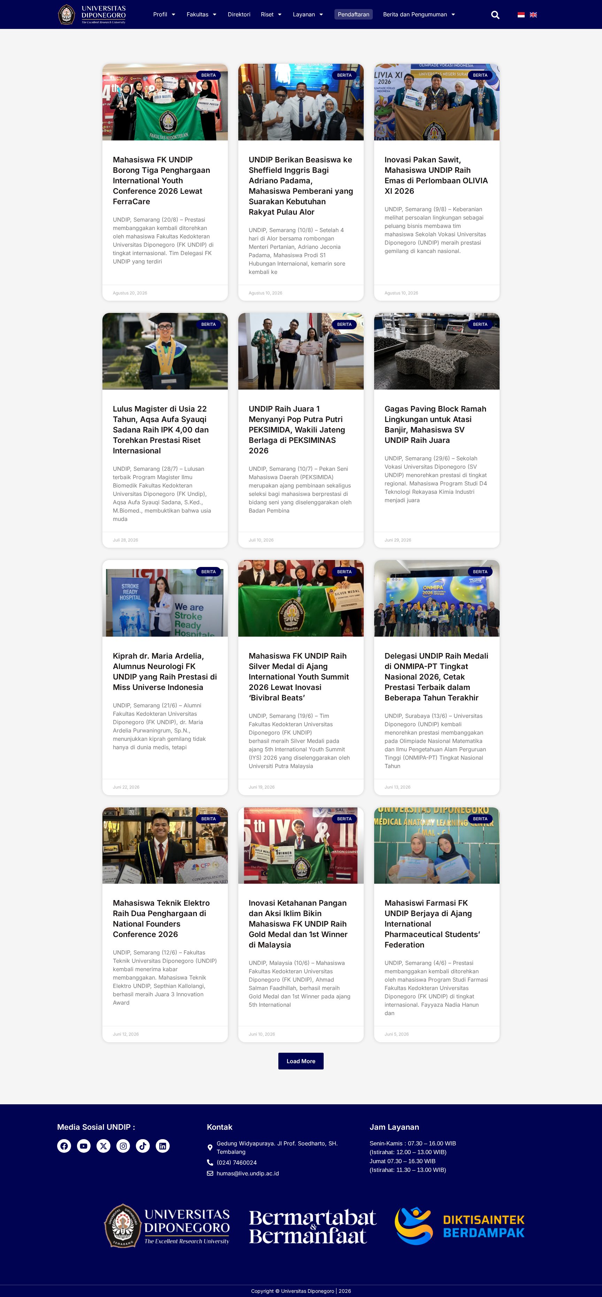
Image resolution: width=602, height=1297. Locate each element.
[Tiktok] (143, 1146)
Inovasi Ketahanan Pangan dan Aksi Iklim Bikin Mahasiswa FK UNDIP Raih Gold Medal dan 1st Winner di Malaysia (298, 923)
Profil (160, 14)
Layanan (304, 14)
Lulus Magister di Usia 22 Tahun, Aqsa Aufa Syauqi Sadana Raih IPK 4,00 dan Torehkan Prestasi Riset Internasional (161, 429)
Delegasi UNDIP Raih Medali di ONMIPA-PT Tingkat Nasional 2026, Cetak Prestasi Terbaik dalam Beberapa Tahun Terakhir (436, 676)
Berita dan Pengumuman (415, 14)
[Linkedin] (163, 1146)
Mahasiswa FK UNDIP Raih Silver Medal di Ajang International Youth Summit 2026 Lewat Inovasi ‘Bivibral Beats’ (299, 676)
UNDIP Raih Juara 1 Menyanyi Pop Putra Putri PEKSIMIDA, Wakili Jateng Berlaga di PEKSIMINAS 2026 (297, 429)
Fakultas (197, 14)
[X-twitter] (103, 1146)
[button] (301, 1061)
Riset (267, 14)
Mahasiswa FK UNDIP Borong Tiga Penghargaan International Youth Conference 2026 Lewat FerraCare (161, 180)
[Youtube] (84, 1146)
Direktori (239, 14)
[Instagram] (123, 1146)
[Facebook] (64, 1146)
